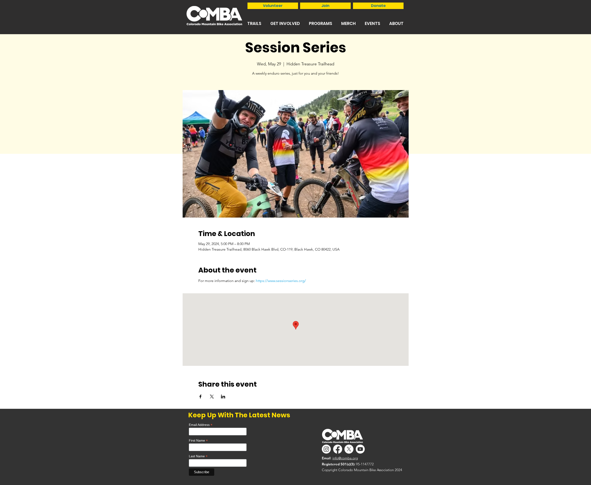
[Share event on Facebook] (200, 396)
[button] (254, 23)
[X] (348, 449)
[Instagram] (326, 449)
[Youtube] (360, 449)
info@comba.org (345, 458)
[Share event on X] (212, 396)
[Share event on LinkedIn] (223, 396)
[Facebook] (337, 449)
